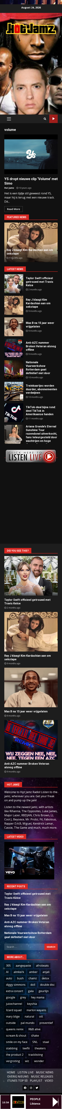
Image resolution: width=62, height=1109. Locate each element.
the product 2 (14, 1055)
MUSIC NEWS (44, 1072)
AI (7, 972)
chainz (33, 978)
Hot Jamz (9, 187)
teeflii (26, 1048)
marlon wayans (36, 1010)
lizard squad (14, 1010)
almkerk (19, 972)
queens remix (14, 1029)
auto (9, 978)
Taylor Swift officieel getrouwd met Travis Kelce (13, 283)
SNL (35, 1042)
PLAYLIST (36, 1081)
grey (23, 997)
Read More (13, 209)
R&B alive (34, 1029)
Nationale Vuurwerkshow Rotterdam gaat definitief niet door (13, 369)
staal (46, 1042)
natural (29, 1016)
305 (8, 965)
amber (33, 972)
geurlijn (44, 991)
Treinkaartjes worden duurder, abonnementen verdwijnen (13, 391)
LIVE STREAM (53, 119)
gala (31, 991)
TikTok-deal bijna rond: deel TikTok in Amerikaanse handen (13, 412)
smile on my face (16, 1042)
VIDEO (49, 1081)
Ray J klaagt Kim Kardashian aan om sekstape (13, 305)
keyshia (32, 1004)
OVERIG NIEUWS (18, 1076)
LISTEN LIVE (26, 1072)
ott (41, 1016)
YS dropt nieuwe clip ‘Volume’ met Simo (31, 154)
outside (11, 1023)
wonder (39, 1061)
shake (35, 1035)
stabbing (12, 1048)
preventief (46, 1023)
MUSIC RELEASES (42, 1076)
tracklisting (35, 1055)
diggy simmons (15, 985)
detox (45, 978)
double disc (47, 985)
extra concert (14, 991)
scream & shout (16, 1035)
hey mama (37, 997)
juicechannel (14, 1004)
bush (20, 978)
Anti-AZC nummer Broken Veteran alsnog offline (13, 348)
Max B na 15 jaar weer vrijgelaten (13, 326)
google (10, 997)
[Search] (45, 119)
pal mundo (27, 1023)
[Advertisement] (31, 70)
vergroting (13, 1061)
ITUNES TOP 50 (17, 1081)
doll (32, 985)
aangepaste (23, 965)
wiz (27, 1061)
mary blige (13, 1016)
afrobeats (42, 965)
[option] (31, 242)
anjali (46, 972)
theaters (40, 1048)
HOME (11, 1072)
